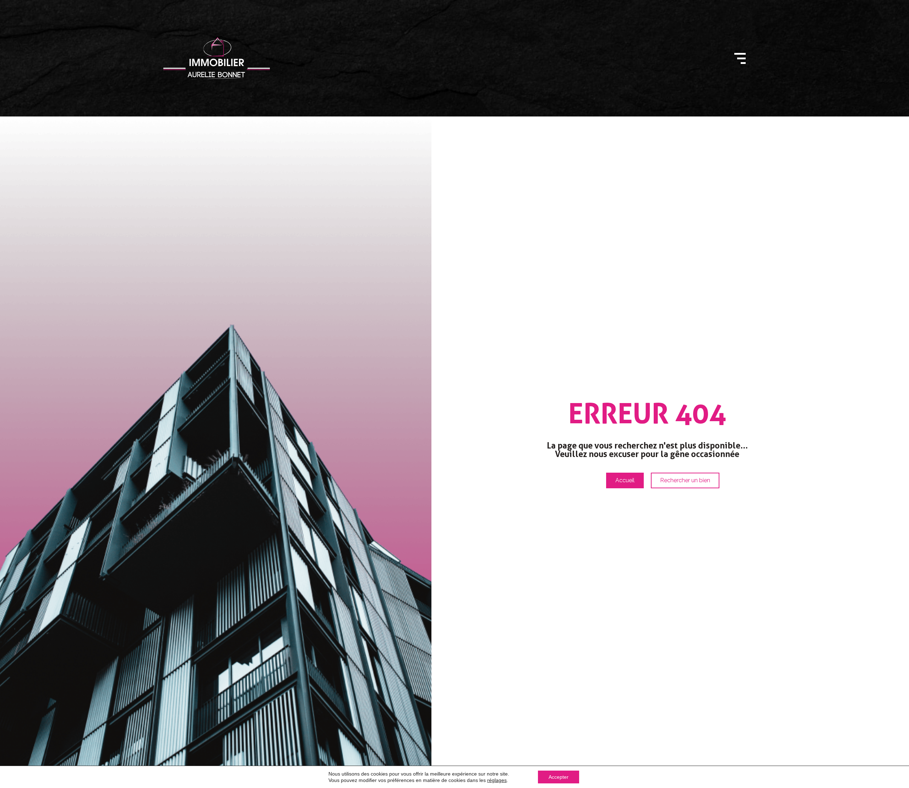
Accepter (558, 777)
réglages (497, 780)
